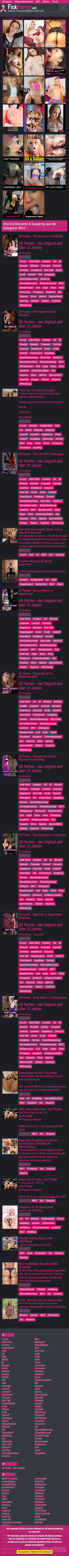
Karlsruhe (38, 1481)
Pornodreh (57, 443)
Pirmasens (39, 1499)
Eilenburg (6, 1504)
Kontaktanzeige (41, 1435)
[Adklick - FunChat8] (34, 61)
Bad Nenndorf (8, 1487)
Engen (4, 1507)
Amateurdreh (46, 425)
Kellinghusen (40, 1484)
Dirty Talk (48, 270)
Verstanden (23, 1551)
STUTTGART (40, 1510)
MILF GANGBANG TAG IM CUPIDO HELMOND (37, 1265)
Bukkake (34, 265)
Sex (59, 292)
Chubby (23, 706)
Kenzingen (39, 1487)
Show (33, 296)
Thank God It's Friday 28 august (36, 390)
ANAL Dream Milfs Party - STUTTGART (39, 1109)
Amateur (46, 261)
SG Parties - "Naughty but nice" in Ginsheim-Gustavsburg (37, 758)
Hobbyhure (25, 1227)
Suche (37, 1450)
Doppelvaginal (26, 584)
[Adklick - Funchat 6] (13, 118)
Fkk (40, 274)
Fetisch (5, 1420)
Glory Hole (45, 357)
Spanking (31, 1231)
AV (37, 554)
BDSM (28, 430)
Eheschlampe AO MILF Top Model (37, 1073)
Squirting (24, 300)
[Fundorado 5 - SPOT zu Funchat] (34, 33)
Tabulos (45, 300)
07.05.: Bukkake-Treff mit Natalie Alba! (40, 1300)
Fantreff (31, 274)
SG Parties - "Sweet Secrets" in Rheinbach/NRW (35, 675)
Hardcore (44, 278)
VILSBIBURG (40, 1519)
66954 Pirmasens (10, 1478)
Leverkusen (39, 1490)
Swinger (34, 300)
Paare (53, 287)
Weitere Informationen (41, 1551)
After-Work (34, 261)
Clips (53, 579)
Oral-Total (24, 653)
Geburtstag (47, 438)
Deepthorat (36, 270)
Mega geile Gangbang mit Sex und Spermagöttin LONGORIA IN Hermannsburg (37, 1143)
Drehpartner (41, 584)
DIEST (4, 1499)
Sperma (42, 296)
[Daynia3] (34, 148)
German (59, 438)
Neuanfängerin (41, 1345)
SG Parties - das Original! (13, 1468)
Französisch (36, 353)
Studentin (38, 1400)
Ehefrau (5, 1409)
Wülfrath (38, 1522)
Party (61, 287)
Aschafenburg (8, 1481)
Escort (60, 1218)
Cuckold (56, 265)
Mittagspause (26, 810)
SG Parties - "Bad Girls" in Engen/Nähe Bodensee (40, 916)
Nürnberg (38, 1496)
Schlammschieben (39, 370)
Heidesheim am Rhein (12, 1522)
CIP (3, 1380)
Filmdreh (41, 1289)
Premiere (38, 1371)
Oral (38, 287)
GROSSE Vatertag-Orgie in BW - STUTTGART (35, 1240)
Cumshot (24, 270)
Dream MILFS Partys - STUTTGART (37, 1179)
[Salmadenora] (34, 118)
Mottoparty (43, 727)
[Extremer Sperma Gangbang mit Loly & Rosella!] (55, 148)
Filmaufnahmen (27, 1289)
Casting (5, 1374)
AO (54, 261)
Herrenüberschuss (28, 283)
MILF (61, 283)
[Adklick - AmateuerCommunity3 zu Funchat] (55, 33)
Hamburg (6, 1516)
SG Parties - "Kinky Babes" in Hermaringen (42, 997)
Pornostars (25, 292)
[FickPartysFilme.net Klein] (55, 61)
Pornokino (39, 1420)
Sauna (37, 1377)
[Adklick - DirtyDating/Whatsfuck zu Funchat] (55, 118)
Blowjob (23, 265)
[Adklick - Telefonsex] (13, 33)
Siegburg (38, 1507)
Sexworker (39, 1423)
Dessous (48, 487)
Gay (3, 1438)
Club (36, 1447)
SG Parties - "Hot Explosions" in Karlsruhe (41, 835)
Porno (46, 443)
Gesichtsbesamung (28, 278)
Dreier (59, 270)
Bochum (5, 1490)
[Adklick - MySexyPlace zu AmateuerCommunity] (13, 61)
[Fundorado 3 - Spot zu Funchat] (55, 90)
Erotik (22, 274)
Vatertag (23, 1257)
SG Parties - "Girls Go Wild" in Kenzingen (41, 454)
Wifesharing (25, 305)
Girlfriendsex (48, 1223)
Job (36, 1426)
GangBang (49, 274)
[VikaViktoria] (34, 176)
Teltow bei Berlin (42, 1513)
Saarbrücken (40, 1504)
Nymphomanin (26, 287)
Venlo (37, 1516)
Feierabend (25, 636)
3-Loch (23, 261)
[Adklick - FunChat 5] (13, 90)
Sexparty (24, 296)
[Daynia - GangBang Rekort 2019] (13, 204)
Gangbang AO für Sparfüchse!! (35, 1207)
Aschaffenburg (9, 1484)
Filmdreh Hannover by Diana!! (35, 561)
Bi (60, 261)
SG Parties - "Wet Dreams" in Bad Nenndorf (37, 313)
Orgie (45, 287)
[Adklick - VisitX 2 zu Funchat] (34, 90)
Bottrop (5, 1493)
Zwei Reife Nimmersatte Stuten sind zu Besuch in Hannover (40, 531)
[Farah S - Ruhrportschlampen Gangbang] (34, 204)
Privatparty (38, 292)
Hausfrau (6, 1450)
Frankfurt (6, 1510)
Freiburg (5, 1513)
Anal (57, 425)
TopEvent (56, 300)
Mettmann (39, 1493)
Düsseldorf (7, 1501)
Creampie (45, 265)
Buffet (4, 1368)
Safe (4, 1356)
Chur (4, 1496)
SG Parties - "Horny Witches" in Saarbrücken (35, 592)
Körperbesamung (48, 283)
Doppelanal (39, 1453)
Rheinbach (39, 1501)
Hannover (6, 1519)
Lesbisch (24, 509)
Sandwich (50, 292)
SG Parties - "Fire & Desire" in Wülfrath (40, 236)
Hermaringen (40, 1478)
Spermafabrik (55, 296)
